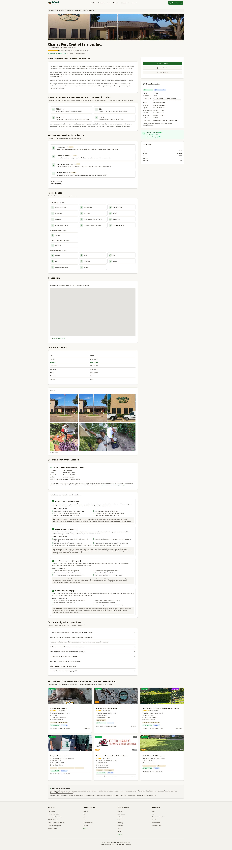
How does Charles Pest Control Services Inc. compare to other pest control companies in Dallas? (79, 642)
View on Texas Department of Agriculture (112, 485)
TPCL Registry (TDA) (152, 134)
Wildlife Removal (53, 820)
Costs (154, 811)
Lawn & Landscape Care (55, 817)
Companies (101, 3)
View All (85, 828)
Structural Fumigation (54, 825)
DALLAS (179, 153)
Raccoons (85, 825)
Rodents (85, 811)
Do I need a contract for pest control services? (64, 656)
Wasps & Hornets (88, 823)
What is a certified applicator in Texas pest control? (65, 661)
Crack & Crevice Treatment (56, 823)
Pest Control (51, 811)
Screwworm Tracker (158, 817)
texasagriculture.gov (148, 125)
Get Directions (164, 72)
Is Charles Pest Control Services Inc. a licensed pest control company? (71, 632)
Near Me (92, 3)
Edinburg (120, 823)
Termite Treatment (53, 814)
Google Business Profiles (133, 791)
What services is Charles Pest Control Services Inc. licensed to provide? (71, 637)
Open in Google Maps (58, 338)
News (108, 3)
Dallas (69, 10)
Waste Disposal (52, 828)
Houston (120, 811)
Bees (84, 820)
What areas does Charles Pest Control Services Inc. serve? (67, 651)
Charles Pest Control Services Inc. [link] (84, 10)
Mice (84, 814)
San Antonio (121, 814)
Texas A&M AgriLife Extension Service (61, 793)
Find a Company (177, 3)
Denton (119, 831)
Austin (119, 828)
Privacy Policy (156, 823)
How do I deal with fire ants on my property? (63, 671)
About (154, 820)
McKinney (120, 825)
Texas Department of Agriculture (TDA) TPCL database (88, 791)
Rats (84, 817)
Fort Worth (120, 817)
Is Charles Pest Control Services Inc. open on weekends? (67, 647)
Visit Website (164, 68)
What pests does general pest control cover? (63, 666)
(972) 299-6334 (164, 63)
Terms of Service (157, 825)
